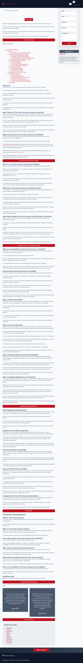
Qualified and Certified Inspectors (17, 68)
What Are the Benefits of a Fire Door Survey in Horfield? (21, 59)
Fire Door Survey (13, 23)
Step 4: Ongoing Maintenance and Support (19, 65)
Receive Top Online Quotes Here (29, 406)
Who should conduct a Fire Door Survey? (19, 78)
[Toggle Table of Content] (3, 47)
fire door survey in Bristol (13, 144)
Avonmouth (9, 642)
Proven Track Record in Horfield (17, 70)
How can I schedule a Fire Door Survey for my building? (21, 81)
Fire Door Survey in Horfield (12, 49)
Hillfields (8, 636)
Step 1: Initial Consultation (16, 61)
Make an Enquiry (41, 650)
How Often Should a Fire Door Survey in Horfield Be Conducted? (23, 57)
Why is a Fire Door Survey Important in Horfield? (20, 55)
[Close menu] (74, 2)
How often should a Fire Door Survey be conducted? (21, 77)
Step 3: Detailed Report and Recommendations (20, 64)
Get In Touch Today (29, 40)
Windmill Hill (9, 639)
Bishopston (9, 631)
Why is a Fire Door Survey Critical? (18, 76)
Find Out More (28, 510)
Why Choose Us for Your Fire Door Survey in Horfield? (21, 52)
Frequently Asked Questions (14, 73)
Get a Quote (29, 19)
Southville (9, 637)
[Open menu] (70, 4)
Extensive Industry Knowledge (17, 69)
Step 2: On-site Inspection (16, 63)
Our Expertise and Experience (15, 66)
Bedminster (9, 641)
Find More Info (12, 82)
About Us (11, 51)
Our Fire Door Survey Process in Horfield (17, 60)
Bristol (8, 634)
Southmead (9, 628)
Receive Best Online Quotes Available (28, 160)
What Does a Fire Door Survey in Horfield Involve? (20, 56)
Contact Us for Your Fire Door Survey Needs (17, 72)
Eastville (8, 629)
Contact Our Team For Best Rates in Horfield (28, 245)
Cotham (8, 633)
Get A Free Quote (28, 619)
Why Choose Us (69, 51)
